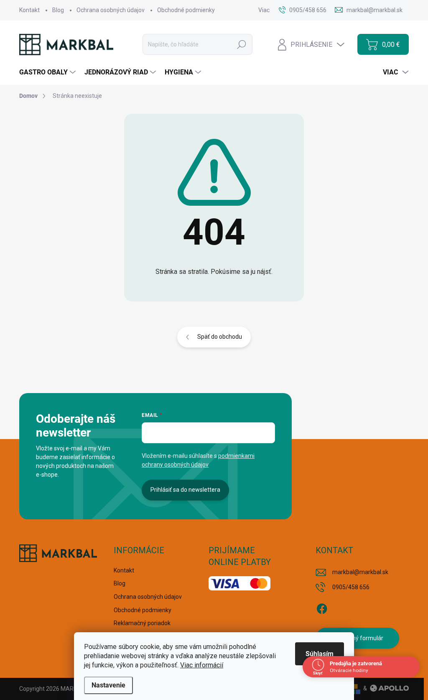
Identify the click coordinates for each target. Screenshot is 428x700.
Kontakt (29, 10)
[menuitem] (48, 72)
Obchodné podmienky (186, 10)
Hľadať (241, 44)
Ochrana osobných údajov (110, 10)
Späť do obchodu (219, 336)
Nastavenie (108, 685)
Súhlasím (320, 654)
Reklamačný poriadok (142, 623)
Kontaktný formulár (357, 638)
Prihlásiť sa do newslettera (185, 489)
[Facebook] (322, 607)
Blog (58, 10)
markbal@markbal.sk (360, 572)
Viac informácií (201, 665)
